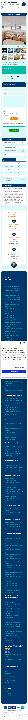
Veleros (7, 671)
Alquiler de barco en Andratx (13, 315)
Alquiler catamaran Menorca (13, 434)
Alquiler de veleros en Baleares (13, 423)
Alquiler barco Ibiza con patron (14, 491)
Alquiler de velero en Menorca (13, 427)
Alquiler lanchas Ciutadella (12, 436)
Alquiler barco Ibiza (10, 497)
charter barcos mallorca (12, 290)
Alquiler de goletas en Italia (12, 471)
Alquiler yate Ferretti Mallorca (13, 390)
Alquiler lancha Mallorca (12, 283)
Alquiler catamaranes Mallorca (14, 542)
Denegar (14, 375)
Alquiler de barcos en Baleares (13, 398)
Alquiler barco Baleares (11, 409)
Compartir (13, 130)
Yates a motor (9, 675)
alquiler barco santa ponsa (12, 299)
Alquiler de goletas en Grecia (13, 469)
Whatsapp (15, 7)
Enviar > (14, 118)
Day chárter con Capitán (12, 505)
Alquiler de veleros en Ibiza (12, 489)
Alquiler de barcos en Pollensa (13, 323)
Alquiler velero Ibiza (10, 480)
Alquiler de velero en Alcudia (13, 453)
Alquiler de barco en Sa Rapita (13, 303)
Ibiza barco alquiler (10, 488)
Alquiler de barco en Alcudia (13, 321)
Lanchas (7, 678)
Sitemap (6, 717)
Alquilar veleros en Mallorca (13, 443)
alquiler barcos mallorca (12, 286)
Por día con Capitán (10, 677)
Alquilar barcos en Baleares (13, 395)
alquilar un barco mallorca (12, 288)
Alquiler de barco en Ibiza (12, 498)
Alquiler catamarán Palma (12, 589)
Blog (19, 715)
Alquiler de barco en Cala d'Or (13, 295)
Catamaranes (9, 673)
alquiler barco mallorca (11, 285)
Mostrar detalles (19, 367)
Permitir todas (14, 371)
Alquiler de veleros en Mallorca (13, 446)
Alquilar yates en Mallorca (13, 519)
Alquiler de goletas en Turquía (13, 465)
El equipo (7, 692)
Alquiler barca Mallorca (11, 415)
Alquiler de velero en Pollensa (13, 319)
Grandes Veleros (10, 680)
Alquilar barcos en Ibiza (12, 475)
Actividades (8, 684)
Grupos (7, 682)
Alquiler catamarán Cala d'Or (13, 583)
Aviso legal (7, 715)
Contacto (3, 8)
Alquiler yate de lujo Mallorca (13, 530)
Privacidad (14, 715)
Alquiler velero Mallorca (11, 455)
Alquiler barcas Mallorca (12, 407)
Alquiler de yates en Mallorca (13, 522)
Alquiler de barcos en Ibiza (12, 482)
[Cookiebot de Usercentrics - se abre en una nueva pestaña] (20, 343)
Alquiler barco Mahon (11, 438)
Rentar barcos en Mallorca (12, 622)
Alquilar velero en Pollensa (12, 451)
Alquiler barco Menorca (11, 432)
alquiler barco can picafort (12, 297)
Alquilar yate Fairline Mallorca (13, 389)
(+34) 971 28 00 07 (7, 7)
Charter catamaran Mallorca (13, 544)
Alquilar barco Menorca (11, 439)
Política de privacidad (17, 123)
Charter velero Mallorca (12, 457)
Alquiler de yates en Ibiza (12, 478)
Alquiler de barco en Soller (12, 317)
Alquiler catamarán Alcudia (12, 553)
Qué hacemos (9, 695)
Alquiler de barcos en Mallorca (13, 411)
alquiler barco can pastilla (12, 301)
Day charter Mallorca (11, 516)
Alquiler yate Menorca (11, 425)
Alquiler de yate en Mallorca (13, 524)
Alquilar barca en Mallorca (12, 413)
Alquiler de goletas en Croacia (13, 467)
